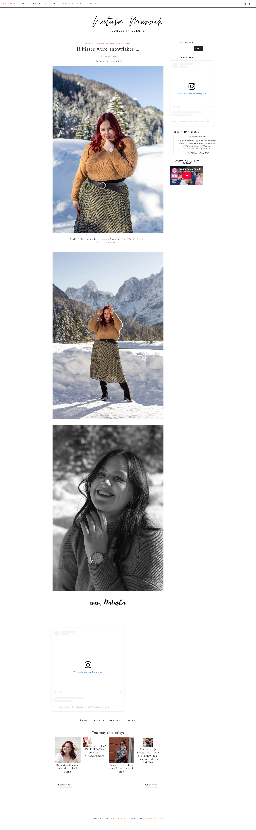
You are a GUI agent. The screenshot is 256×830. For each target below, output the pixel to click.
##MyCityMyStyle (206, 143)
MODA (24, 4)
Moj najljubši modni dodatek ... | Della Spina (68, 768)
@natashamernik (197, 136)
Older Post (151, 785)
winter (127, 43)
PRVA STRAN (9, 4)
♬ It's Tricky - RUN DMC (197, 153)
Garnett (141, 239)
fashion (89, 43)
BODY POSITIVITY (72, 4)
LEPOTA (36, 4)
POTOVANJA (51, 4)
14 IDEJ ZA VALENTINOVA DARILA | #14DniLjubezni (95, 751)
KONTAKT (92, 4)
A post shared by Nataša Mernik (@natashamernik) (84, 707)
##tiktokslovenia (192, 148)
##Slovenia (205, 146)
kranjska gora (114, 43)
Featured (100, 43)
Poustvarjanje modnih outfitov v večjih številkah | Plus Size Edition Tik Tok (148, 756)
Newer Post (65, 785)
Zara (123, 239)
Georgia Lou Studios (154, 819)
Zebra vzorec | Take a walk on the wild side (121, 768)
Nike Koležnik (112, 242)
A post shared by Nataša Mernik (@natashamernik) (197, 121)
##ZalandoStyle (191, 146)
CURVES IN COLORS (118, 819)
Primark (105, 239)
